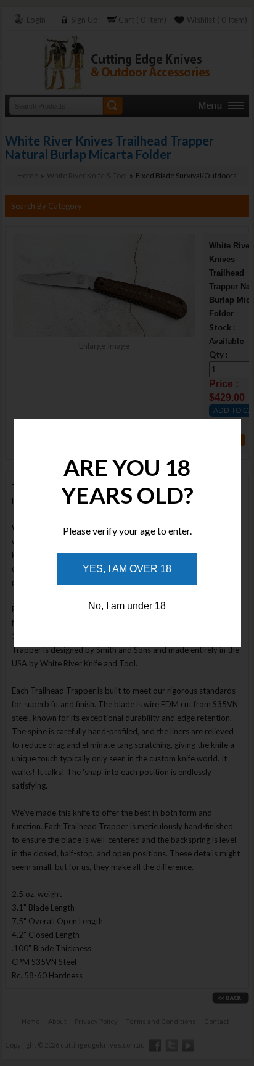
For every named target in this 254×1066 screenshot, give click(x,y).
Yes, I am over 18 (127, 569)
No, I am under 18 (127, 606)
